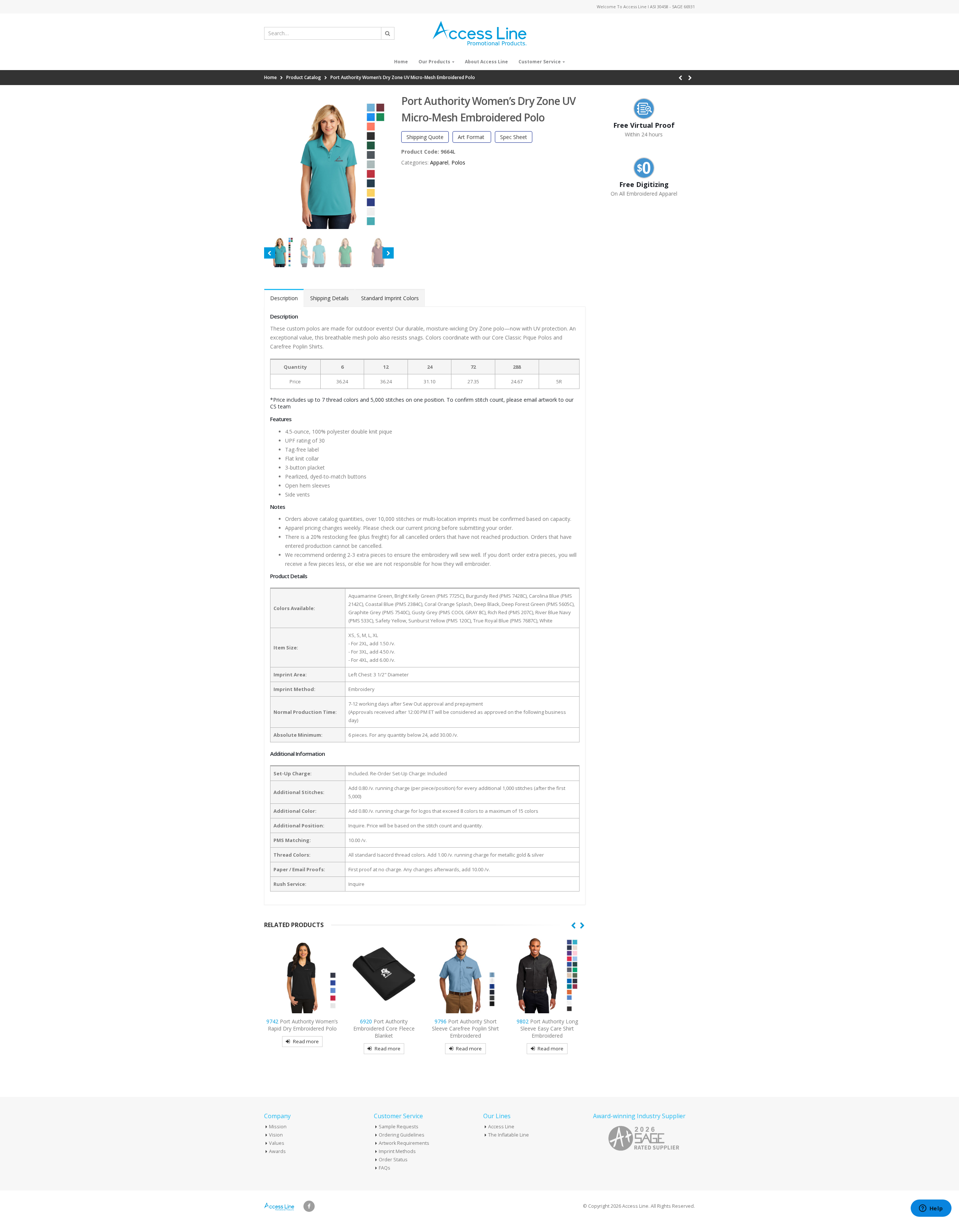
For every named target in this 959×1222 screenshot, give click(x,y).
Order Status (393, 1159)
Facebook (309, 1206)
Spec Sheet (513, 137)
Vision (276, 1135)
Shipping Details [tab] (329, 298)
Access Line (501, 1126)
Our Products (434, 61)
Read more (306, 1041)
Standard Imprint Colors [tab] (390, 298)
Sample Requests (398, 1126)
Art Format (472, 137)
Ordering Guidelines (401, 1135)
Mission (278, 1126)
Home (401, 61)
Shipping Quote (425, 137)
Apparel (439, 162)
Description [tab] (284, 298)
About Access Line (486, 61)
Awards (277, 1151)
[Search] (387, 33)
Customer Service (539, 61)
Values (276, 1143)
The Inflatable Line (508, 1135)
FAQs (384, 1168)
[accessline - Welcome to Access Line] (479, 33)
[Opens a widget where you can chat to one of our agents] (931, 1209)
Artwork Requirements (404, 1143)
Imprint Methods (397, 1151)
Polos (458, 162)
